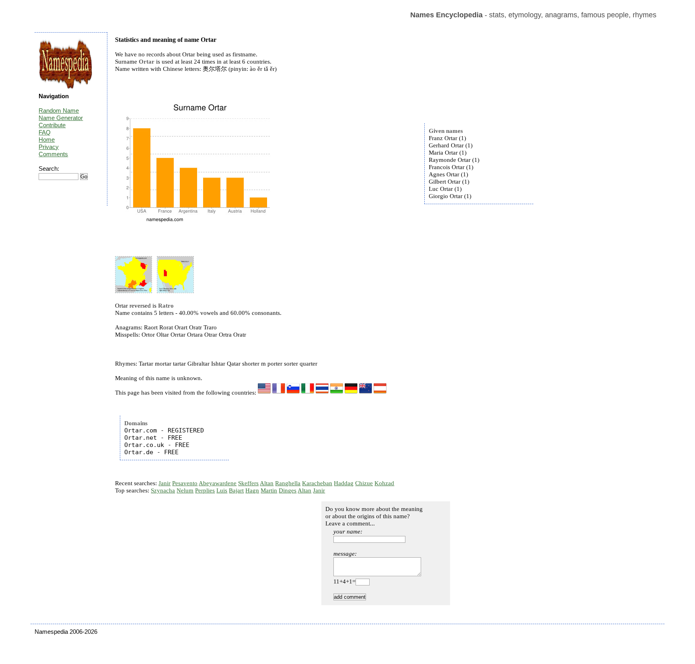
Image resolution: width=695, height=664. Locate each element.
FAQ (45, 132)
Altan (266, 483)
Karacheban (317, 483)
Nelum (185, 490)
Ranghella (287, 483)
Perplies (205, 490)
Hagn (252, 490)
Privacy (49, 146)
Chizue (364, 483)
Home (47, 139)
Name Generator (61, 117)
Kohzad (384, 483)
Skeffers (248, 483)
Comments (53, 154)
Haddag (344, 483)
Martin (269, 490)
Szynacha (163, 490)
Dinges (287, 490)
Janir (164, 483)
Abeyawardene (217, 483)
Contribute (52, 125)
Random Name (59, 110)
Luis (221, 490)
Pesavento (184, 483)
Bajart (236, 490)
